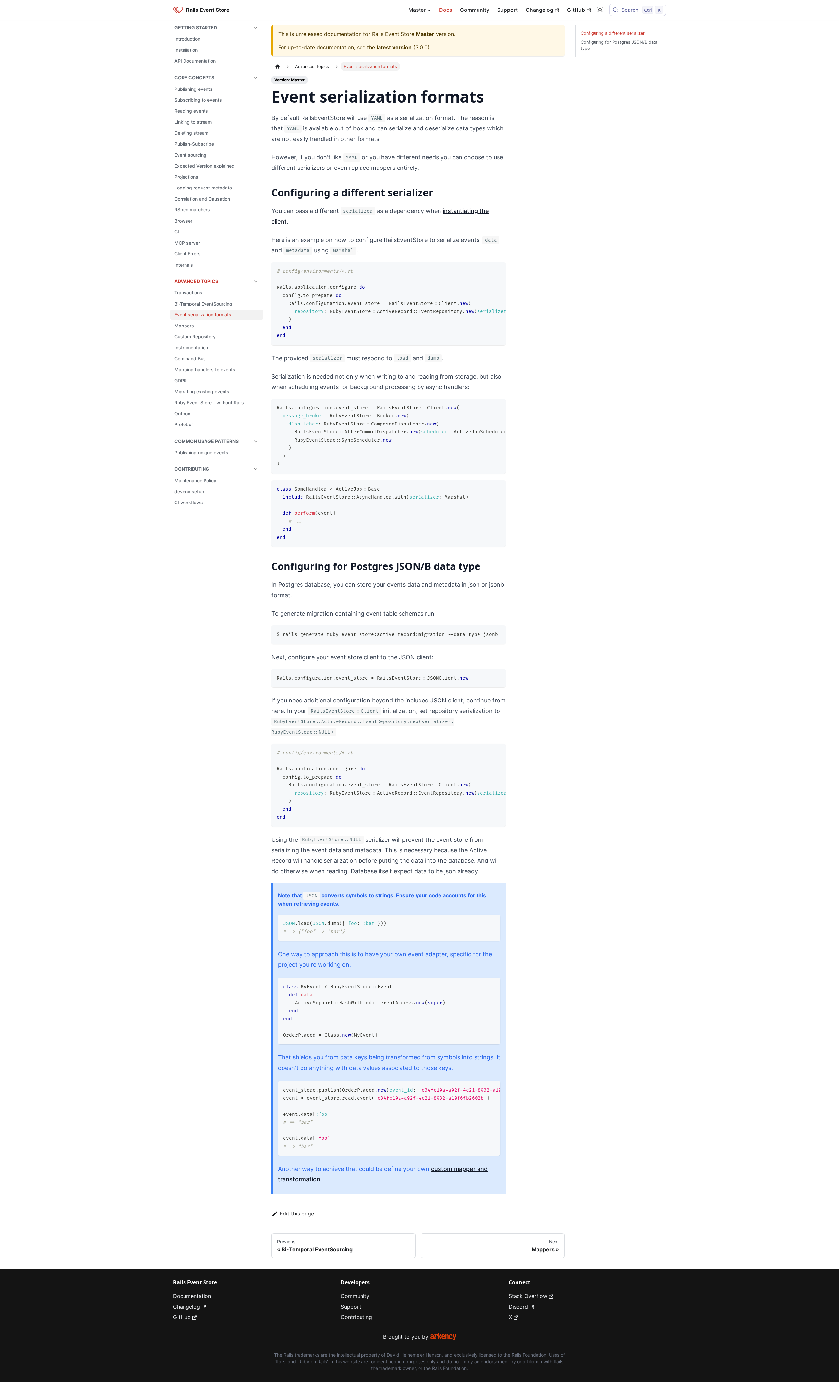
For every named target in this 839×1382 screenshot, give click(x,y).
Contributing (356, 1317)
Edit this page (297, 1213)
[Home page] (277, 66)
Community (474, 10)
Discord (518, 1306)
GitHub (576, 10)
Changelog (539, 10)
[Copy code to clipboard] (497, 270)
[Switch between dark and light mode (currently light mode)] (600, 10)
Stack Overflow (528, 1296)
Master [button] (417, 10)
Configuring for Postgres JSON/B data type (619, 45)
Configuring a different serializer (613, 33)
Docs (445, 10)
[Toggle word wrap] (485, 270)
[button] (216, 27)
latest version (394, 47)
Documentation (192, 1296)
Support (507, 10)
